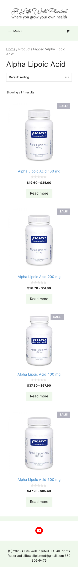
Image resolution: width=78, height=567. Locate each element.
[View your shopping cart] (68, 31)
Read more (39, 193)
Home (10, 49)
